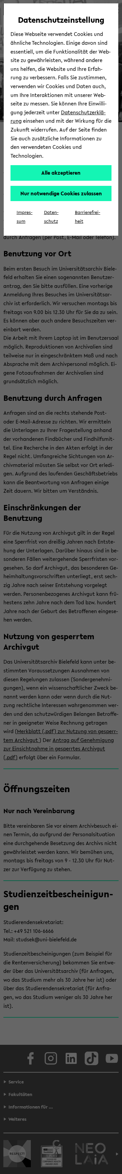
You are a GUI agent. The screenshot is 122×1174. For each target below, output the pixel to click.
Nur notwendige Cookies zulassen (61, 193)
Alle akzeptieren (61, 172)
